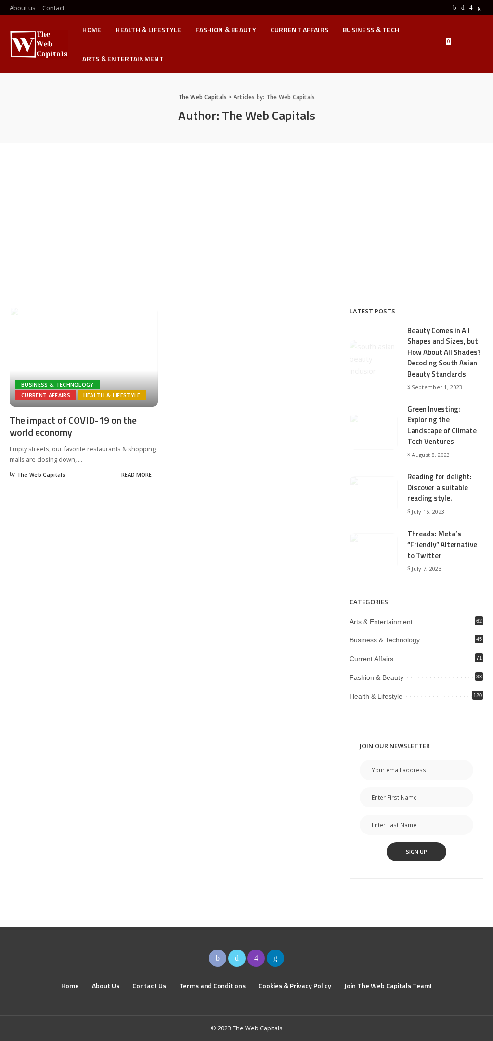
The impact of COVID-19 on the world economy (73, 426)
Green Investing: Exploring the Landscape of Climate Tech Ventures (442, 425)
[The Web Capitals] (39, 44)
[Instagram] (471, 7)
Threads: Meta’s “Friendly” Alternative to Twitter (442, 544)
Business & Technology (57, 384)
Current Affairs (45, 395)
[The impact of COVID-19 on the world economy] (84, 357)
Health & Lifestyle (112, 395)
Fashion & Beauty (376, 677)
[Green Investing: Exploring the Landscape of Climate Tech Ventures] (374, 432)
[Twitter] (463, 7)
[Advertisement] (246, 215)
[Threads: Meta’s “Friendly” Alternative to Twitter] (374, 551)
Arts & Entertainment (381, 621)
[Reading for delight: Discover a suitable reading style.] (374, 494)
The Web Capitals (41, 474)
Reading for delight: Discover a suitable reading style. (439, 487)
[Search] (477, 44)
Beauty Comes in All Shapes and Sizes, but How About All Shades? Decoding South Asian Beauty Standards (444, 352)
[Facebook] (455, 7)
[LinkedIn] (479, 7)
